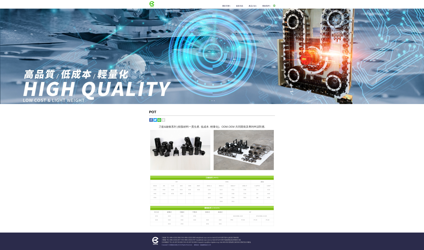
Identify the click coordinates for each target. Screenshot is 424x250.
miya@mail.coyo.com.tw (204, 240)
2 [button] (212, 101)
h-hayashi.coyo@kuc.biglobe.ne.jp (208, 242)
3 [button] (214, 101)
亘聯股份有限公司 (151, 4)
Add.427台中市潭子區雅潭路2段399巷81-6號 (226, 240)
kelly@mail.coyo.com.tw (204, 237)
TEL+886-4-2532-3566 (174, 237)
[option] (212, 56)
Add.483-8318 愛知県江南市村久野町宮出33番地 (235, 242)
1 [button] (210, 101)
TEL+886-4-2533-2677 (174, 240)
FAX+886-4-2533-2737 (188, 240)
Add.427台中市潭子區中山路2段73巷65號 (225, 237)
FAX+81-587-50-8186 (190, 242)
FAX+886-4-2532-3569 (188, 237)
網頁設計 (196, 245)
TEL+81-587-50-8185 (176, 242)
